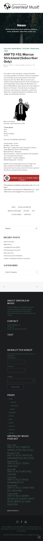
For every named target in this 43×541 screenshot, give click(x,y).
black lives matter (24, 207)
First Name (10, 366)
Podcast (28, 65)
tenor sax (27, 214)
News (11, 419)
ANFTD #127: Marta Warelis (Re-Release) (20, 448)
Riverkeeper (5, 529)
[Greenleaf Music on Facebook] (17, 522)
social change (16, 214)
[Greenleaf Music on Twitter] (21, 522)
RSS (6, 51)
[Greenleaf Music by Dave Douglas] (21, 6)
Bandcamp (35, 49)
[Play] (21, 181)
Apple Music (16, 49)
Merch (13, 409)
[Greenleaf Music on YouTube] (26, 522)
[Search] (21, 228)
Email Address (11, 358)
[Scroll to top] (39, 537)
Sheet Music (15, 406)
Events (11, 423)
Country (10, 376)
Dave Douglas (20, 65)
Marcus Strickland (14, 211)
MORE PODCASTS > (13, 510)
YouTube (25, 49)
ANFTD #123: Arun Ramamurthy (17, 481)
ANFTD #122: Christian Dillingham (20, 489)
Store (11, 399)
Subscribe (12, 412)
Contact (11, 433)
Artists (11, 416)
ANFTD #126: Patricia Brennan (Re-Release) (20, 457)
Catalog (13, 402)
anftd (14, 207)
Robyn (6, 66)
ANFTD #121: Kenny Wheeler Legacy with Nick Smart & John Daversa (21, 500)
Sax (33, 211)
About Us (12, 426)
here (33, 189)
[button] (38, 6)
